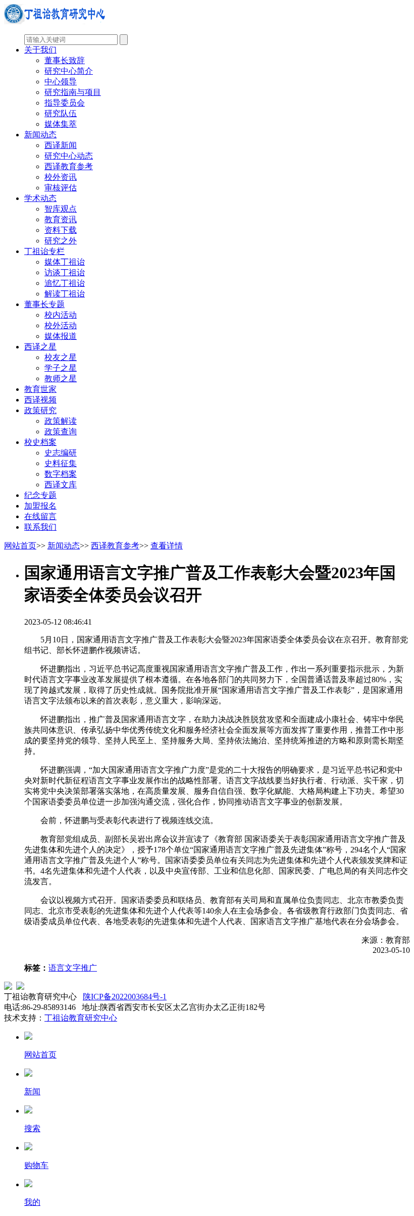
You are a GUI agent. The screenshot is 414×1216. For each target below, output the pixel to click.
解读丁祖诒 (64, 293)
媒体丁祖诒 (64, 262)
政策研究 (40, 410)
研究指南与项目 (72, 92)
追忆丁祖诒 (64, 283)
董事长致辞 (64, 60)
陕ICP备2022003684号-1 (125, 996)
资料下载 (60, 230)
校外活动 (60, 325)
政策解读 (60, 421)
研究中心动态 (68, 155)
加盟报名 (40, 505)
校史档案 (40, 442)
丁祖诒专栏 (44, 251)
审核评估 (60, 187)
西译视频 (40, 399)
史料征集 (60, 463)
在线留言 (40, 516)
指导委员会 (64, 102)
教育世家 (40, 389)
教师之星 (60, 378)
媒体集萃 (60, 124)
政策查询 (60, 431)
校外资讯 (60, 177)
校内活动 (60, 315)
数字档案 (60, 474)
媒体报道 (60, 336)
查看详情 (166, 545)
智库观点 (60, 209)
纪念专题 (40, 495)
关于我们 (40, 49)
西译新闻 (60, 145)
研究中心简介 (68, 71)
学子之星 (60, 368)
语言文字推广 (72, 968)
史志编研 (60, 452)
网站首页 (20, 545)
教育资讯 (60, 219)
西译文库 (60, 484)
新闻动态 (40, 134)
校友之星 (60, 357)
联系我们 (40, 527)
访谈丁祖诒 (64, 272)
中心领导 (60, 81)
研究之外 (60, 240)
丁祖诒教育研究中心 (80, 1018)
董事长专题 (44, 304)
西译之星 (40, 346)
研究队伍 (60, 113)
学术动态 (40, 198)
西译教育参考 (68, 166)
